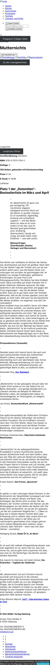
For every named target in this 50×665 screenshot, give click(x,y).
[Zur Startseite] (3, 1)
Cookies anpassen (14, 656)
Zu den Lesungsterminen (15, 62)
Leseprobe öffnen (11, 151)
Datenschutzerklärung (15, 651)
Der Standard (22, 372)
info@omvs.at (6, 631)
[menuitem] (8, 57)
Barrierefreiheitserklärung (17, 654)
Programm (10, 13)
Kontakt (9, 644)
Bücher (8, 8)
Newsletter (10, 646)
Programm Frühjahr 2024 (15, 39)
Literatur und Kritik (14, 18)
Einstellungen (43, 663)
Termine (9, 16)
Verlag (8, 6)
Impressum (10, 649)
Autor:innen (10, 11)
